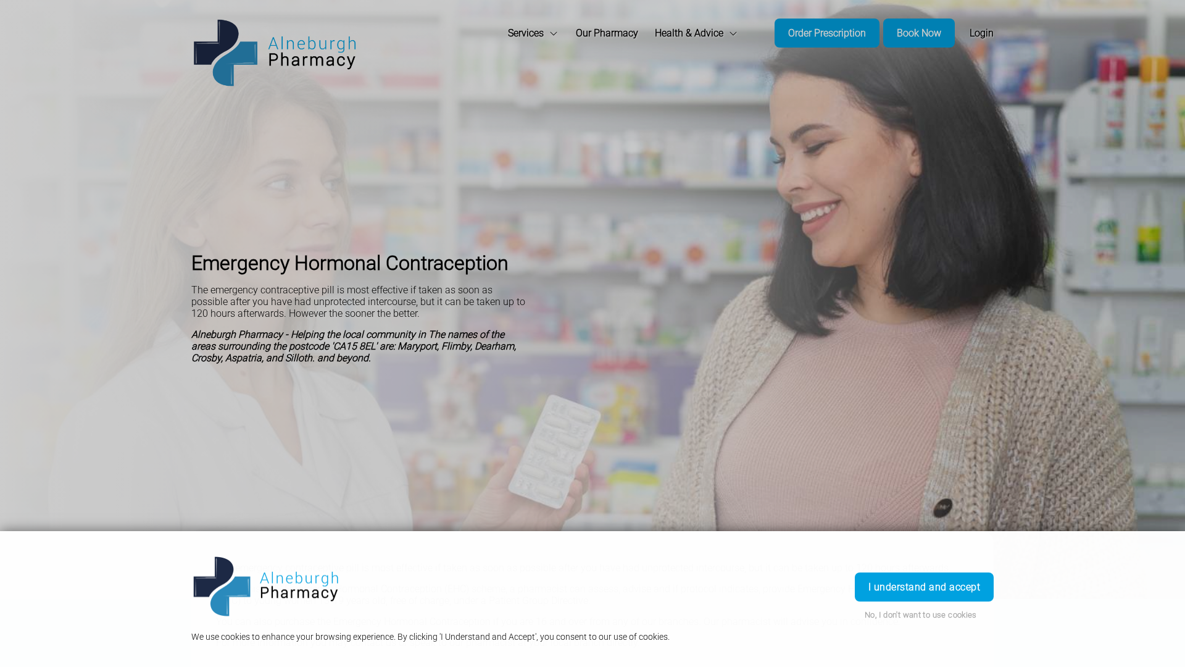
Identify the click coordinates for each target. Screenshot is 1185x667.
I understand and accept (924, 587)
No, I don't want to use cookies (921, 614)
